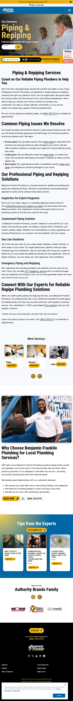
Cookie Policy (16, 691)
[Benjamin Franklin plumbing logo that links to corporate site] (8, 10)
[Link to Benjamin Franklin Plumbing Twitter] (33, 656)
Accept (59, 695)
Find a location (50, 305)
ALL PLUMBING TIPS (35, 530)
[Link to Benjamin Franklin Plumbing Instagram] (40, 656)
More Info (12, 365)
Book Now (9, 498)
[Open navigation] (69, 10)
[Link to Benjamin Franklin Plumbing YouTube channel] (36, 656)
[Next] (40, 376)
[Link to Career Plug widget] (44, 656)
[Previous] (33, 376)
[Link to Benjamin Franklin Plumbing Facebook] (29, 656)
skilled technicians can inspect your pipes (24, 206)
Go (18, 47)
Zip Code (6, 45)
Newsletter (41, 672)
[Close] (65, 684)
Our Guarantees (43, 665)
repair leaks (49, 154)
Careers (4, 668)
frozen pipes (48, 142)
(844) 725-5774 (34, 498)
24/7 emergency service (35, 271)
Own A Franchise (7, 672)
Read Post (9, 559)
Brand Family (41, 668)
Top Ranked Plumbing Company (35, 1)
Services (5, 665)
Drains (30, 563)
